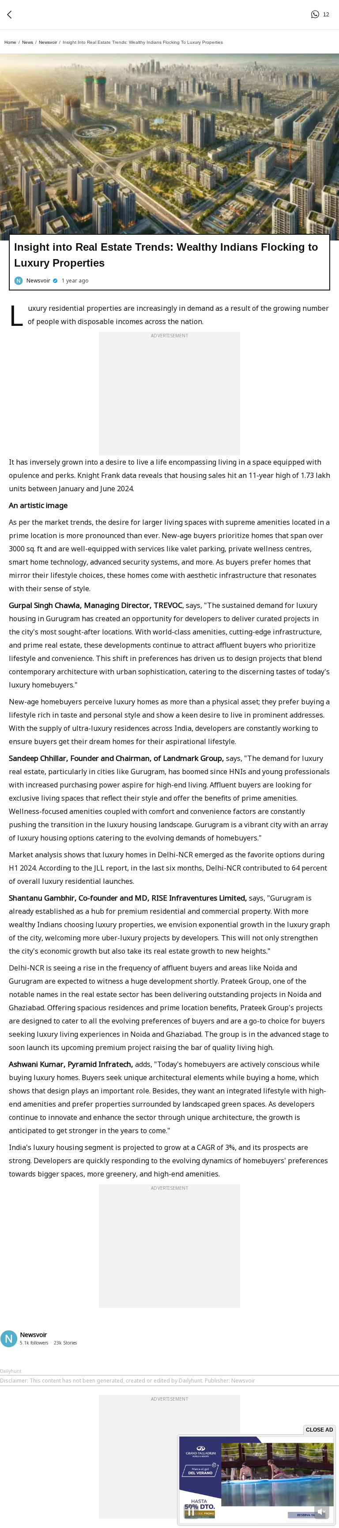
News (27, 42)
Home (10, 42)
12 (316, 14)
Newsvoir (48, 42)
